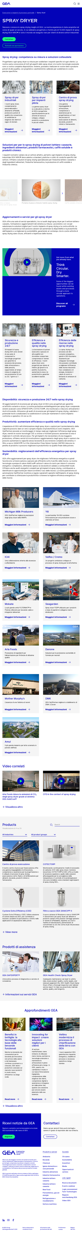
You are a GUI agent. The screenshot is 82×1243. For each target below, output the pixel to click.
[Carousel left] (19, 193)
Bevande (46, 1160)
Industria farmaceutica (51, 1175)
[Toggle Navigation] (79, 4)
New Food (46, 1190)
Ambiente (46, 1157)
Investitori (66, 1163)
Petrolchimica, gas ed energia (51, 1194)
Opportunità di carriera (68, 1170)
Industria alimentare (50, 1172)
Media (64, 1166)
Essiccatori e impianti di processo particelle (18, 13)
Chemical (46, 1163)
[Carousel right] (62, 193)
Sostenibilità (67, 1160)
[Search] (75, 4)
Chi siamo (66, 1157)
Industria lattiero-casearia (49, 1185)
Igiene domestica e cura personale (50, 1167)
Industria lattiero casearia (49, 1179)
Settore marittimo (50, 1204)
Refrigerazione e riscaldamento (49, 1199)
